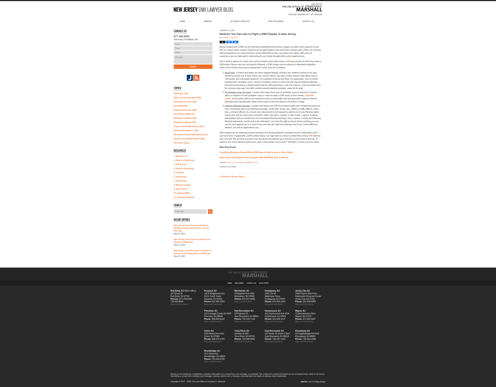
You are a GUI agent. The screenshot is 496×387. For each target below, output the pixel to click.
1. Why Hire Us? (181, 156)
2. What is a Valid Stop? (184, 160)
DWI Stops (254, 162)
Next (242, 177)
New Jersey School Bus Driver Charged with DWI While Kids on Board (254, 157)
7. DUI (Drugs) (180, 181)
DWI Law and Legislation (237, 162)
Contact (308, 21)
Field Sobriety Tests (185, 102)
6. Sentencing (180, 177)
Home (182, 21)
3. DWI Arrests (180, 164)
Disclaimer (239, 283)
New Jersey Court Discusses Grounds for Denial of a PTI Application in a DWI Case (192, 252)
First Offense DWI (184, 114)
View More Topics (182, 143)
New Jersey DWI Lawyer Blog (203, 9)
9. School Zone (180, 189)
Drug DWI (180, 106)
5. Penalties (179, 172)
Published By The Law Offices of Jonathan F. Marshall (302, 9)
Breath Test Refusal (185, 122)
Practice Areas (276, 21)
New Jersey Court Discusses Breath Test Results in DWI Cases (192, 240)
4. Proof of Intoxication (184, 168)
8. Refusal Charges (182, 185)
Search (210, 211)
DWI (288, 61)
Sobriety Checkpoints (186, 130)
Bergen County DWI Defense (189, 139)
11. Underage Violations (184, 197)
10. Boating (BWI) (181, 193)
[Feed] (196, 78)
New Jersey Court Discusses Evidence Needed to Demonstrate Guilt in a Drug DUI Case (191, 228)
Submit (193, 67)
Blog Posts (264, 283)
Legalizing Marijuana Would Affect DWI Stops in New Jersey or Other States (256, 152)
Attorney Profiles (240, 21)
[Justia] (190, 78)
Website (208, 21)
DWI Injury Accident (185, 118)
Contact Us (251, 283)
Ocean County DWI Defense (189, 126)
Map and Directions (179, 304)
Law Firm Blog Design (313, 382)
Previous (225, 177)
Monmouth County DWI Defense (191, 134)
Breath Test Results (185, 110)
